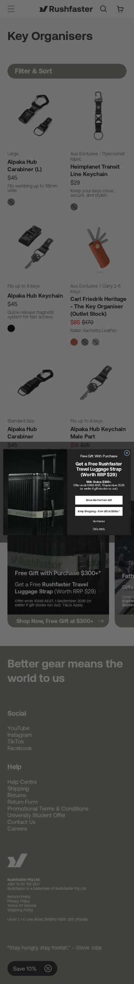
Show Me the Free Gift (99, 499)
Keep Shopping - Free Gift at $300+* (99, 511)
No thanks (99, 521)
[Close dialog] (127, 452)
